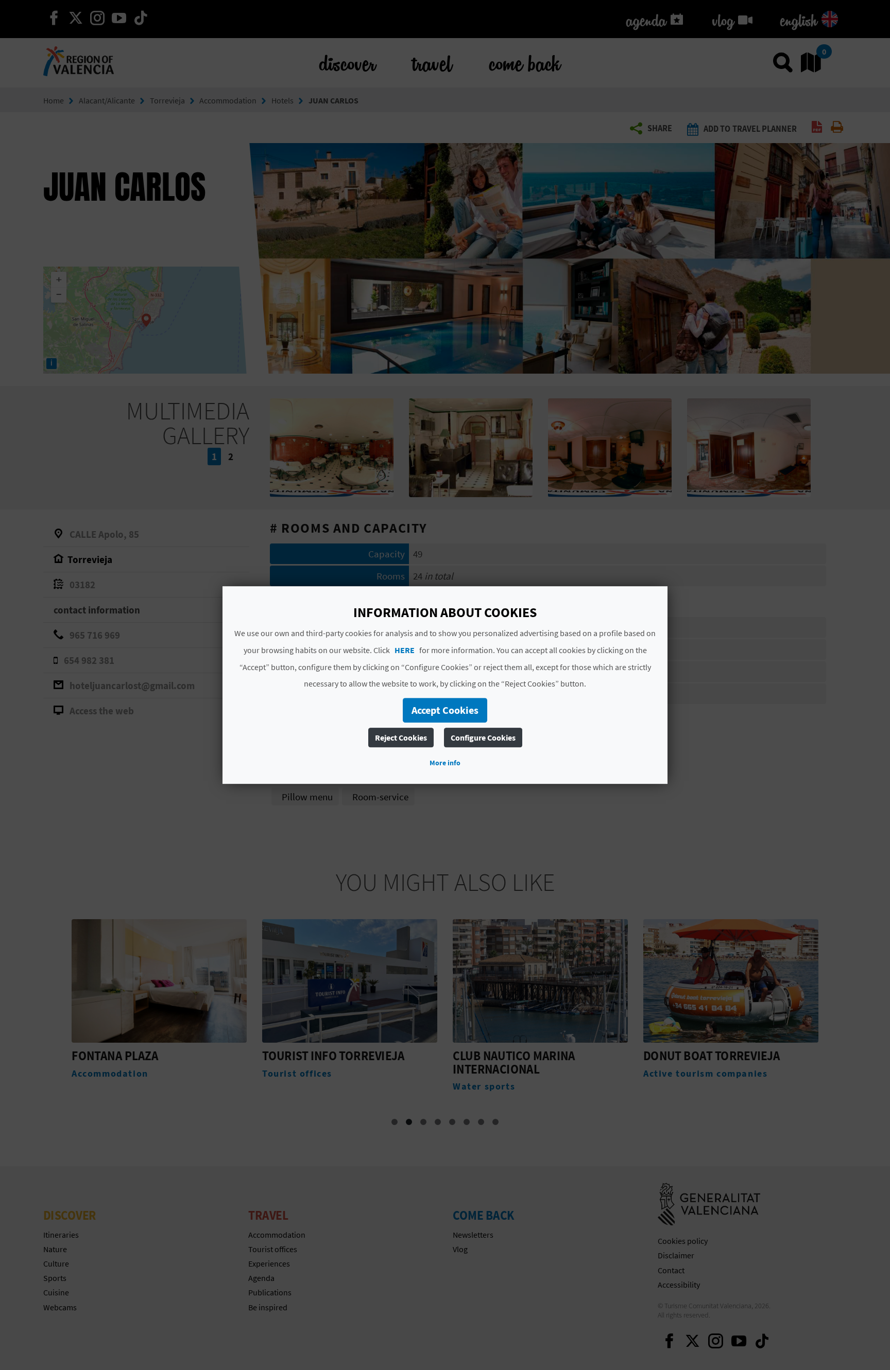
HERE (405, 650)
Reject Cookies (401, 737)
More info (445, 762)
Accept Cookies (445, 710)
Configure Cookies (483, 737)
